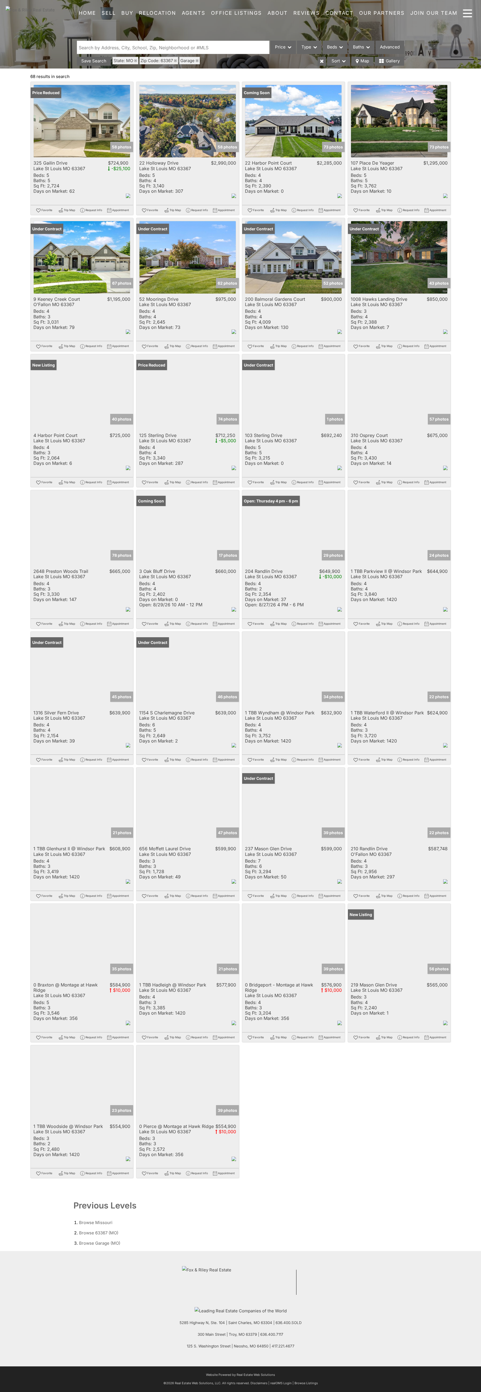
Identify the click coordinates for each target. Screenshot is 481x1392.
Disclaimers (259, 1383)
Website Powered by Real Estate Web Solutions (240, 1375)
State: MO (123, 60)
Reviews (306, 13)
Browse (95, 1222)
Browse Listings (306, 1383)
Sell (109, 13)
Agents (193, 13)
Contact (339, 13)
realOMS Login (281, 1383)
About (278, 13)
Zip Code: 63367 (157, 60)
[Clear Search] (322, 61)
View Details (82, 121)
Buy (127, 13)
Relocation (157, 13)
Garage (187, 60)
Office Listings (236, 13)
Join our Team (433, 13)
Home (87, 13)
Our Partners (382, 13)
